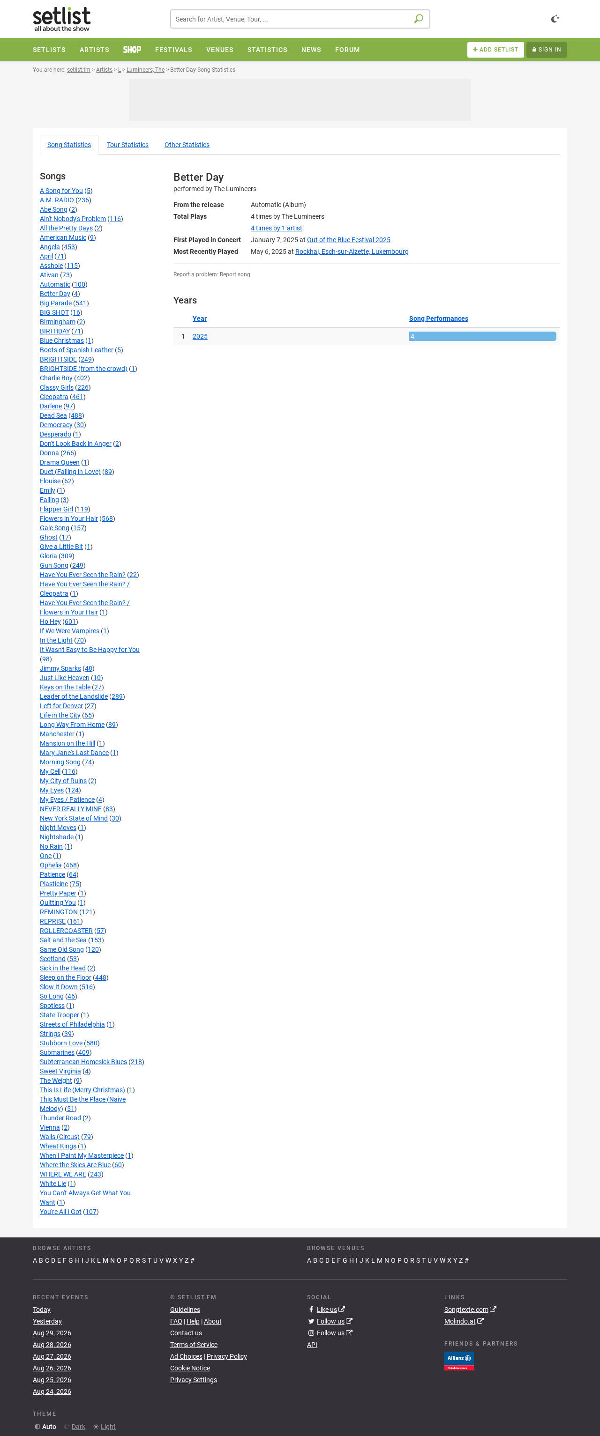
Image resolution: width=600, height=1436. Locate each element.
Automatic (55, 284)
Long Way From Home (72, 724)
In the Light (56, 640)
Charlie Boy (56, 378)
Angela (50, 247)
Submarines (57, 1052)
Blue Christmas (62, 340)
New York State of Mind (74, 818)
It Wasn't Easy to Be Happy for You (90, 649)
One (46, 855)
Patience (52, 874)
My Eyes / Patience (67, 799)
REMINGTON (59, 912)
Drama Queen (60, 462)
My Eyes (52, 790)
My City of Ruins (63, 781)
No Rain (51, 846)
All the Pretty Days (66, 228)
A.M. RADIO (57, 200)
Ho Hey (50, 621)
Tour (128, 144)
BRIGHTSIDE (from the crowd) (84, 368)
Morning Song (60, 762)
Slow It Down (59, 987)
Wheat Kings (58, 1146)
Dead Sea (53, 415)
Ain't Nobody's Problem (73, 218)
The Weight (56, 1080)
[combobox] (300, 19)
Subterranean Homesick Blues (83, 1062)
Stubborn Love (61, 1043)
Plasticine (54, 884)
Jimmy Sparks (60, 668)
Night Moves (58, 827)
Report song (235, 274)
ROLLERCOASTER (66, 930)
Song (69, 144)
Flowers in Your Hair (69, 518)
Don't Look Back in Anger (76, 443)
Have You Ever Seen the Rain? (83, 574)
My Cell (50, 771)
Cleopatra (54, 396)
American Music (63, 237)
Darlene (51, 406)
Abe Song (54, 209)
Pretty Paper (58, 893)
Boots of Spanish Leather (76, 350)
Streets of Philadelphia (72, 1024)
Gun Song (54, 565)
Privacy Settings (193, 1380)
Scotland (53, 958)
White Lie (53, 1183)
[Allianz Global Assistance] (459, 1360)
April (46, 256)
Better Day (55, 293)
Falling (49, 499)
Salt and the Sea (63, 940)
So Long (52, 996)
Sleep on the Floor (65, 977)
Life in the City (60, 715)
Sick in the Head (63, 968)
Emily (47, 490)
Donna (49, 453)
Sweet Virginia (60, 1071)
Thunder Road (60, 1118)
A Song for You (61, 190)
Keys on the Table (65, 687)
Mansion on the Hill (67, 743)
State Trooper (59, 1015)
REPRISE (53, 921)
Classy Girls (57, 387)
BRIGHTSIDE (58, 359)
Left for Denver (61, 706)
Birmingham (57, 322)
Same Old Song (62, 949)
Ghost (49, 537)
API (312, 1344)
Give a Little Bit (61, 546)
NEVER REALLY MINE (71, 809)
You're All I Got (61, 1211)
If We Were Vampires (69, 631)
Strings (50, 1033)
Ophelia (51, 865)
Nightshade (57, 837)
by (276, 228)
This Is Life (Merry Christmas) (82, 1090)
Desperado (55, 434)
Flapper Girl (56, 509)
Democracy (56, 425)
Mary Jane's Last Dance (74, 752)
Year (200, 318)
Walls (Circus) (60, 1136)
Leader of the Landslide (74, 696)
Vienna (50, 1127)
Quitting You (58, 902)
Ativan (49, 275)
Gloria (48, 556)
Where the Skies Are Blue (75, 1165)
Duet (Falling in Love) (70, 471)
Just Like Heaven (65, 677)
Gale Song (54, 528)
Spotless (52, 1005)
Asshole (51, 265)
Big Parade (56, 303)
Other (187, 144)
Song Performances (438, 318)
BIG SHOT (54, 312)
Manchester (57, 734)
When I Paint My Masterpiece (82, 1155)
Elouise (50, 481)
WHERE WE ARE (63, 1174)
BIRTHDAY (55, 331)
